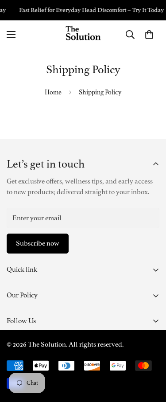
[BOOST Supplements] (83, 34)
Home (53, 92)
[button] (149, 34)
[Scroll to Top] (150, 355)
